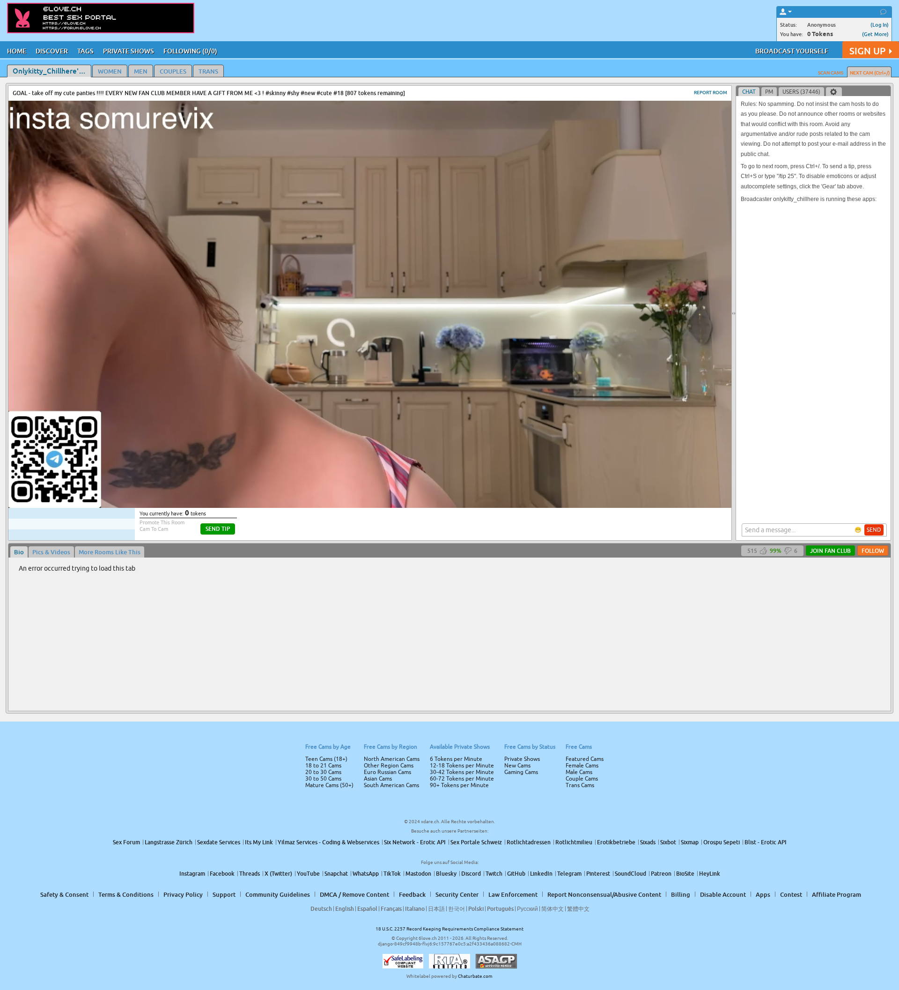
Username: (379, 463)
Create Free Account (449, 561)
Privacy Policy (469, 532)
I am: (387, 498)
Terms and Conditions (479, 520)
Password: (380, 481)
